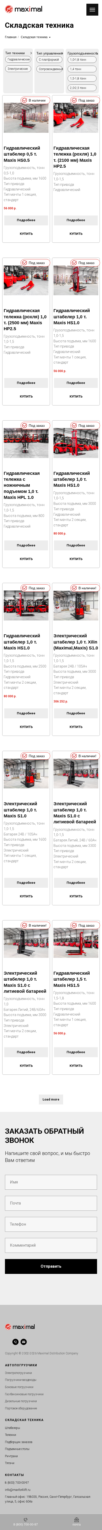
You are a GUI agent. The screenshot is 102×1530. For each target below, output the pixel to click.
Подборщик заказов (18, 1442)
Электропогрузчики (18, 1373)
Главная (11, 37)
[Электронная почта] (24, 1342)
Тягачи (9, 1463)
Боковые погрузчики (19, 1387)
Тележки (10, 1435)
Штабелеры (12, 1428)
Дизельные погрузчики (21, 1401)
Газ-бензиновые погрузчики (24, 1394)
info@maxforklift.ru (17, 1490)
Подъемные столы (17, 1449)
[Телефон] (15, 1342)
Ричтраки (11, 1456)
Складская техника (34, 37)
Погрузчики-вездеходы (20, 1380)
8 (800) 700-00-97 (17, 1482)
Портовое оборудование (21, 1408)
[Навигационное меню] (92, 9)
